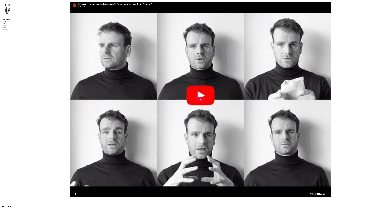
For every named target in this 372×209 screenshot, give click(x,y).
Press (4, 23)
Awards (5, 25)
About (4, 27)
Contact (5, 29)
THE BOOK (6, 19)
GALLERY (6, 21)
